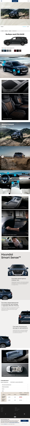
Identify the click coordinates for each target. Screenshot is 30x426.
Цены (28, 26)
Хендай (15, 416)
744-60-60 (15, 1)
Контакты (2, 410)
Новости (2, 411)
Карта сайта (16, 410)
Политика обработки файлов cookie (14, 422)
